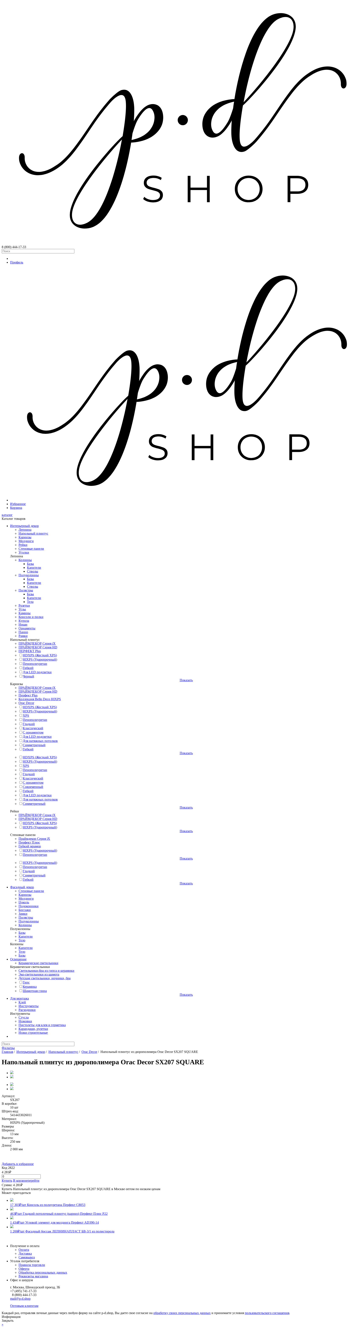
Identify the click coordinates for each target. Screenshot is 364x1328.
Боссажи (25, 910)
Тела (30, 602)
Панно (23, 632)
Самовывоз (27, 1257)
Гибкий (28, 668)
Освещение (18, 959)
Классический (33, 728)
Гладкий (29, 724)
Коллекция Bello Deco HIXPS (40, 699)
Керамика (30, 986)
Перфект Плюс (29, 842)
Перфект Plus (28, 695)
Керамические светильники (38, 963)
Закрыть (7, 1320)
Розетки (24, 605)
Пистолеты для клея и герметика (42, 1025)
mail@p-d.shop (20, 1298)
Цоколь (24, 902)
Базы (30, 564)
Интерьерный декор (24, 526)
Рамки (23, 636)
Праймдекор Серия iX (34, 838)
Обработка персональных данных (43, 1272)
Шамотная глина (35, 991)
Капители (34, 567)
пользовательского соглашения (267, 1313)
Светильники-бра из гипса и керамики (46, 970)
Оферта (24, 1268)
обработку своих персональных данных (182, 1313)
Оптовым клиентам (24, 1306)
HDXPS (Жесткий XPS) (40, 655)
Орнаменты (27, 628)
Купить (7, 1180)
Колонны (25, 560)
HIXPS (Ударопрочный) (40, 659)
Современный (33, 787)
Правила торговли (32, 1265)
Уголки (24, 552)
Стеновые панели (31, 548)
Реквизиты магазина (33, 1276)
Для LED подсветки (37, 672)
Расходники (27, 1010)
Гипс (26, 982)
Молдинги (26, 541)
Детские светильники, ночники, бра (45, 978)
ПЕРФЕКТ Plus (30, 651)
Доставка (25, 1253)
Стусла (24, 1017)
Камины (25, 613)
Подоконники (29, 906)
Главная (7, 1052)
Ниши (23, 624)
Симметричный (34, 745)
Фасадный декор (22, 887)
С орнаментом (33, 732)
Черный (28, 676)
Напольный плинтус (33, 533)
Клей (22, 1002)
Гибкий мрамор (30, 846)
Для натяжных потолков (40, 741)
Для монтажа (19, 998)
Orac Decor (26, 703)
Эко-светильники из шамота (39, 974)
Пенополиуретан (35, 663)
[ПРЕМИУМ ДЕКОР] (186, 500)
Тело (22, 940)
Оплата (24, 1249)
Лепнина (25, 529)
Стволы (32, 571)
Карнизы (25, 537)
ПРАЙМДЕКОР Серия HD (38, 647)
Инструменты (29, 1006)
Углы (22, 609)
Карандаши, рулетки (33, 1029)
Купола (24, 620)
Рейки (23, 545)
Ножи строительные (33, 1032)
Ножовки (25, 1021)
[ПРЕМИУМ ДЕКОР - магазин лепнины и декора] (182, 243)
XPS (26, 715)
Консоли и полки (31, 617)
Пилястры (26, 590)
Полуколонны (29, 575)
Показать (186, 680)
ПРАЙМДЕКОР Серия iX (37, 643)
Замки (23, 913)
